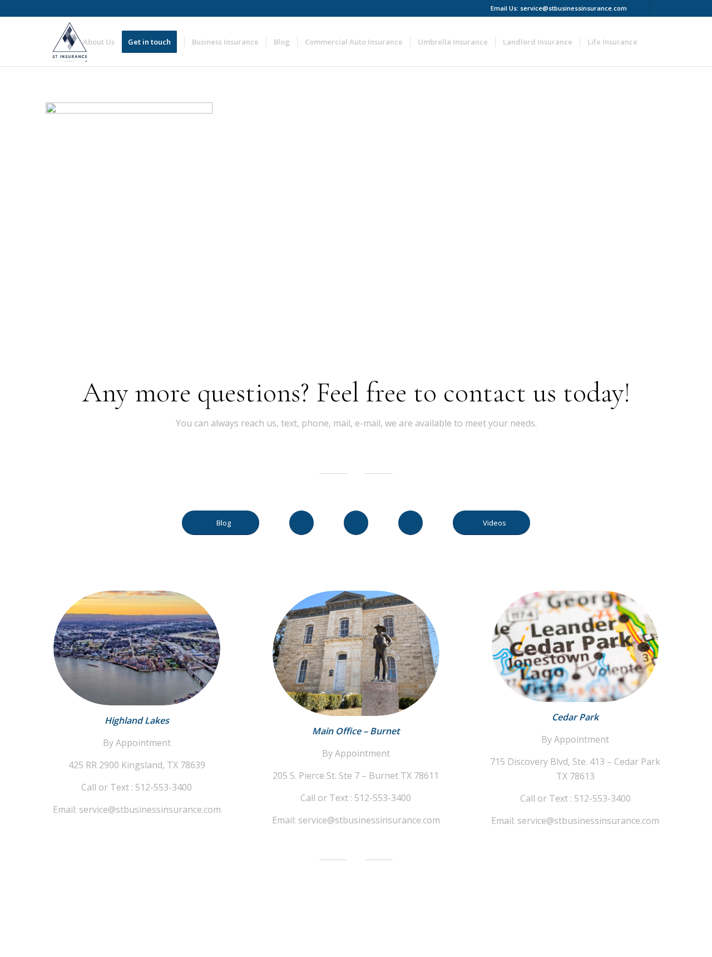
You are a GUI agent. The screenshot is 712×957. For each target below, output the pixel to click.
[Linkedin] (658, 8)
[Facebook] (641, 8)
